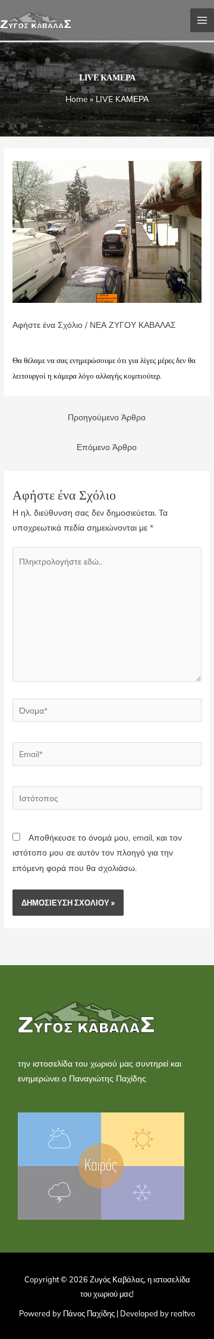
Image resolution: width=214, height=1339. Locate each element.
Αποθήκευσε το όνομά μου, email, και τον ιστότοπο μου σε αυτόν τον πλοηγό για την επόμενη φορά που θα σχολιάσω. (97, 852)
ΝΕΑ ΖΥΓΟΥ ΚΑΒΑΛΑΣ (133, 325)
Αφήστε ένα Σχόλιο (47, 325)
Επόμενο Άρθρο (107, 447)
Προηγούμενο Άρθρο (107, 417)
